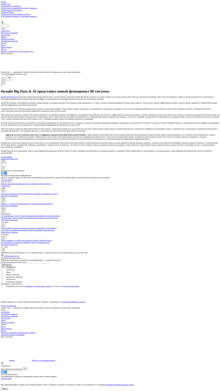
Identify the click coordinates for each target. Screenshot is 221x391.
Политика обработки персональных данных (18, 333)
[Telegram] (2, 173)
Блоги (3, 45)
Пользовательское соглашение (13, 335)
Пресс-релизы (6, 47)
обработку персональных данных (38, 286)
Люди (3, 320)
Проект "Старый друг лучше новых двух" (17, 51)
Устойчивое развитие (9, 41)
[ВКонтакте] (5, 173)
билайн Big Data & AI (9, 97)
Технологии (5, 35)
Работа (3, 37)
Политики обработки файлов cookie (120, 385)
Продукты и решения (9, 33)
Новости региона (8, 39)
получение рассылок (71, 286)
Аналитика (5, 31)
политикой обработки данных (73, 302)
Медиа (3, 49)
